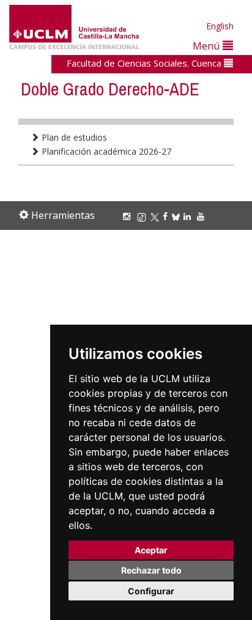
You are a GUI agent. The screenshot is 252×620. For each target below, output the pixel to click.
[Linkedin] (187, 216)
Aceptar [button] (151, 550)
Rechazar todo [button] (151, 570)
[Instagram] (128, 216)
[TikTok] (143, 216)
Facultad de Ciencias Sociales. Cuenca (145, 63)
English (220, 26)
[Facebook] (167, 216)
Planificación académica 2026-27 (105, 151)
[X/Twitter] (156, 216)
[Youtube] (202, 216)
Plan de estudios (73, 137)
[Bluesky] (177, 216)
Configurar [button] (151, 591)
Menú (208, 46)
